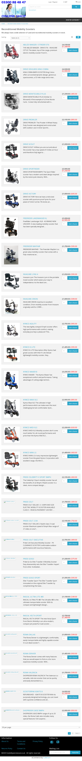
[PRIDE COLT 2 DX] (11, 521)
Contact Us (21, 748)
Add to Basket (73, 50)
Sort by (4, 37)
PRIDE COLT (28, 502)
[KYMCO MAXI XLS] (12, 408)
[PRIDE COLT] (9, 502)
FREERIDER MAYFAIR (31, 246)
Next (77, 733)
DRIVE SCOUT (29, 144)
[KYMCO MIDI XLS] (12, 434)
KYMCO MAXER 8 (30, 372)
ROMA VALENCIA (30, 672)
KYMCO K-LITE (29, 347)
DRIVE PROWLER (30, 119)
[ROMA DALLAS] (10, 635)
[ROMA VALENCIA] (11, 672)
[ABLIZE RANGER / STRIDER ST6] (12, 51)
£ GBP (65, 2)
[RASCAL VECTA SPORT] (12, 616)
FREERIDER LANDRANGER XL (35, 218)
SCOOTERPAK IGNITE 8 (32, 691)
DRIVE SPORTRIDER (31, 169)
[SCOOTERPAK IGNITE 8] (12, 691)
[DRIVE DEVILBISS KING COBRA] (12, 76)
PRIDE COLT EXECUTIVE (33, 540)
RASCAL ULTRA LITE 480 (33, 596)
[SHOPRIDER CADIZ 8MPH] (12, 710)
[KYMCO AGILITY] (12, 330)
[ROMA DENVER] (10, 654)
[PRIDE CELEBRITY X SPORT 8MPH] (12, 484)
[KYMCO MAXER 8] (11, 380)
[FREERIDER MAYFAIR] (11, 255)
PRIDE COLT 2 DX (30, 521)
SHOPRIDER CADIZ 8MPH (33, 710)
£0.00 (78, 2)
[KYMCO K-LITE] (12, 354)
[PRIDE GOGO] (10, 559)
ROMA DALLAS (29, 634)
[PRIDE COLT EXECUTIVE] (12, 540)
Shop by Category (72, 20)
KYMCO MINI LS (29, 452)
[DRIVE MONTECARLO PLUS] (12, 101)
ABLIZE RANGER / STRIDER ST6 (36, 44)
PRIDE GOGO (28, 559)
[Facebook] (51, 742)
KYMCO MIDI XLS (30, 427)
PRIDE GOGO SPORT (31, 577)
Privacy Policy (38, 741)
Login (50, 2)
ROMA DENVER (29, 653)
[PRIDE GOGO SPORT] (12, 578)
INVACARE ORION (30, 299)
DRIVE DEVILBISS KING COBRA (35, 69)
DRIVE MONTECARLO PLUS (34, 94)
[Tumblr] (58, 742)
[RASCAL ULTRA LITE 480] (12, 597)
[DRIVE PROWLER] (12, 126)
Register (55, 2)
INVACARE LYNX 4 (30, 274)
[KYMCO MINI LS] (12, 459)
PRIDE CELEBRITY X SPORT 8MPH (37, 477)
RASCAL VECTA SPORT (32, 615)
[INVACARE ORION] (12, 306)
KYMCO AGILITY (29, 323)
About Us (5, 741)
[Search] (76, 7)
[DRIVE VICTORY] (12, 200)
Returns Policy (7, 748)
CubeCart (46, 758)
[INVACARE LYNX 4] (12, 281)
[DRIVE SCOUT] (12, 151)
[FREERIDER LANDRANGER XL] (11, 227)
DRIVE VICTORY (29, 193)
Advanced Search (32, 10)
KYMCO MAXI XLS (30, 399)
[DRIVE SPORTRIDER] (12, 176)
